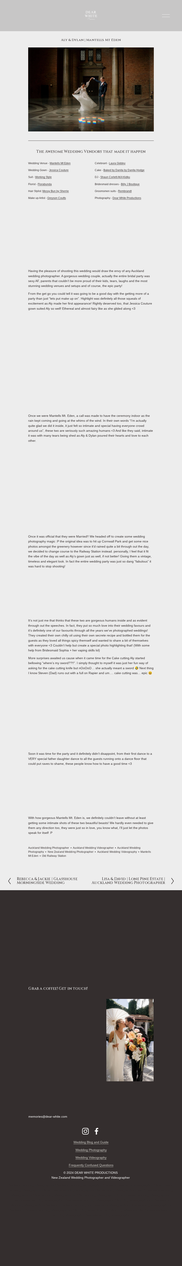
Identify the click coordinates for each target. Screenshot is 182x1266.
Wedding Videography (91, 1158)
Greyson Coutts (56, 198)
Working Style (43, 177)
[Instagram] (85, 1131)
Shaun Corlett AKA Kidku (115, 177)
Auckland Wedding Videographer (93, 848)
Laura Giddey (117, 163)
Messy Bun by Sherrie (55, 191)
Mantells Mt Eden (60, 163)
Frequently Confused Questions (91, 1165)
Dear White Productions (127, 198)
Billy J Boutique (130, 184)
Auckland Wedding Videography (117, 852)
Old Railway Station (54, 856)
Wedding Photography (91, 1150)
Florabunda (45, 184)
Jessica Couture (59, 170)
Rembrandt (125, 191)
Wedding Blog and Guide (91, 1142)
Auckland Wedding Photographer (48, 848)
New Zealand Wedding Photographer (71, 852)
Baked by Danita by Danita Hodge (123, 170)
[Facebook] (96, 1131)
